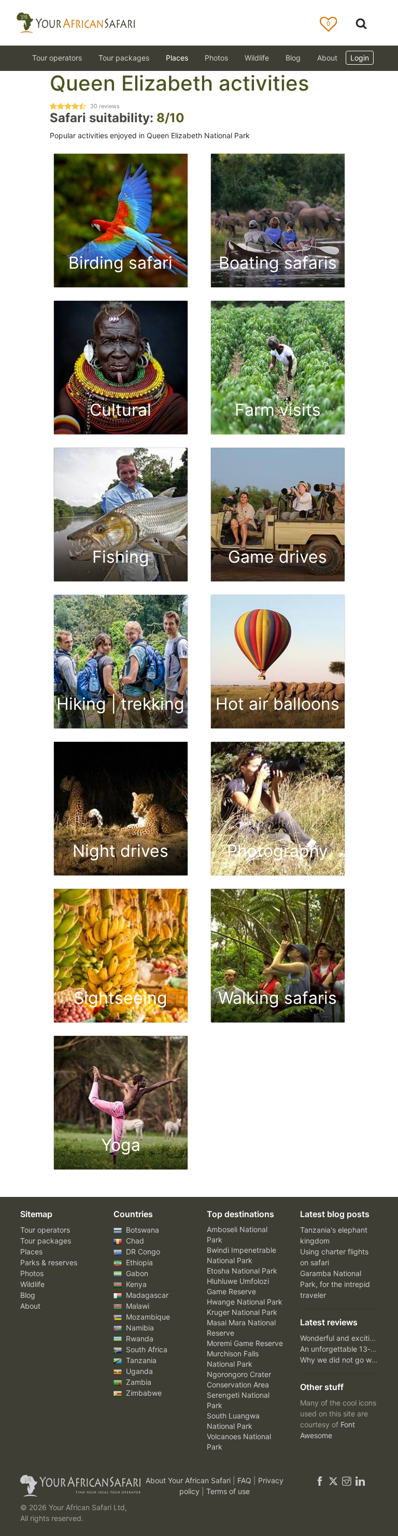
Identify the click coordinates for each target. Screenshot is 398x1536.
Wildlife (257, 57)
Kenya (135, 1284)
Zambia (137, 1382)
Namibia (139, 1327)
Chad (134, 1240)
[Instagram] (346, 1480)
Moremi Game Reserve (245, 1343)
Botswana (141, 1229)
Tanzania (140, 1360)
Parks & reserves (48, 1262)
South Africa (145, 1349)
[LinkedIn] (359, 1480)
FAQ (245, 1480)
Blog (293, 57)
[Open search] (361, 23)
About (327, 57)
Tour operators (45, 1229)
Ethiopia (138, 1262)
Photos (216, 57)
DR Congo (142, 1251)
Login (359, 57)
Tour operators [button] (57, 57)
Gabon (136, 1273)
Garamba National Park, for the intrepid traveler (335, 1284)
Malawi (136, 1305)
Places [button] (177, 57)
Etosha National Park (242, 1270)
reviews (105, 106)
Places (31, 1251)
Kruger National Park (242, 1312)
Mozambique (147, 1316)
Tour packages (45, 1240)
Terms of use (228, 1491)
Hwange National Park (244, 1301)
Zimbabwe (143, 1392)
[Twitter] (333, 1480)
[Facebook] (319, 1480)
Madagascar (146, 1295)
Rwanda (138, 1338)
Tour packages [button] (123, 57)
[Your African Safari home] (74, 1486)
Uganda (138, 1371)
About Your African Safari (189, 1480)
